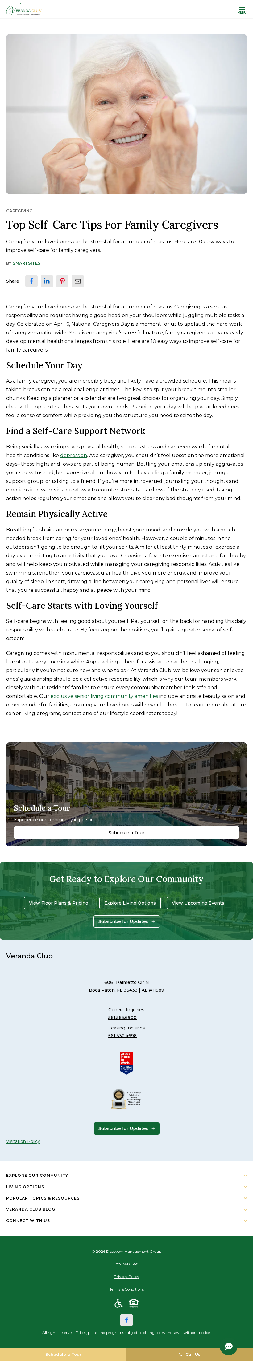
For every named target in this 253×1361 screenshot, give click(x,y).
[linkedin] (47, 281)
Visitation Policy (23, 1141)
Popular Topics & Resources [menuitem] (43, 1198)
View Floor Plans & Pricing (58, 903)
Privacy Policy (126, 1276)
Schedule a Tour (126, 832)
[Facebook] (126, 1320)
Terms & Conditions (127, 1289)
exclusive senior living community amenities (104, 696)
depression (73, 455)
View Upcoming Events (198, 903)
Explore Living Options (130, 903)
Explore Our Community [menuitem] (37, 1175)
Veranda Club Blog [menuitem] (30, 1209)
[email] (78, 281)
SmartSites (26, 263)
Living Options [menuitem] (25, 1186)
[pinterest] (62, 281)
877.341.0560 (127, 1264)
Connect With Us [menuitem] (28, 1220)
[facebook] (31, 281)
